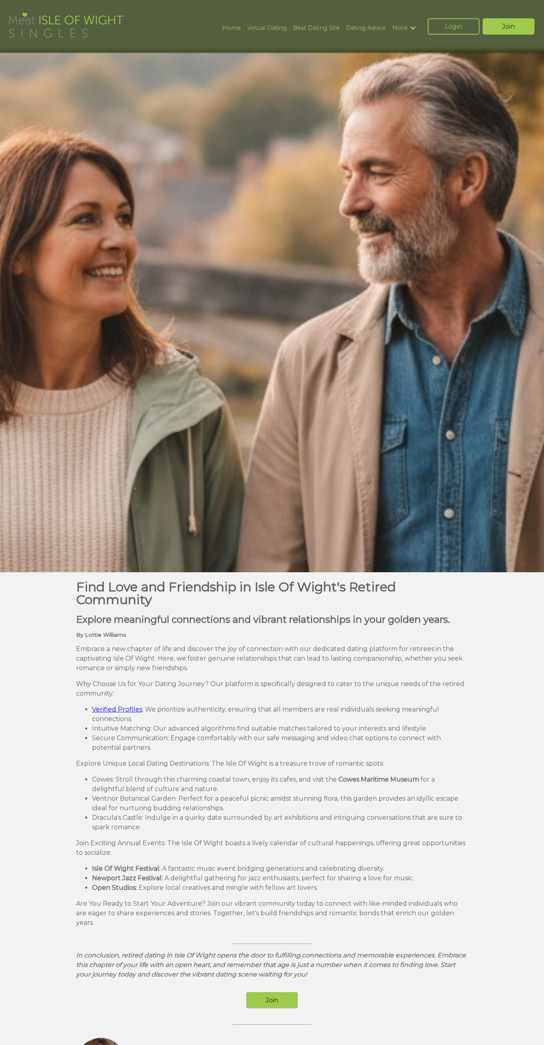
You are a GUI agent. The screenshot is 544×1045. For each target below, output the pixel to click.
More (400, 28)
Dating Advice (366, 27)
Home (231, 27)
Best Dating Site (316, 27)
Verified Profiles (117, 709)
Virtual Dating (267, 27)
